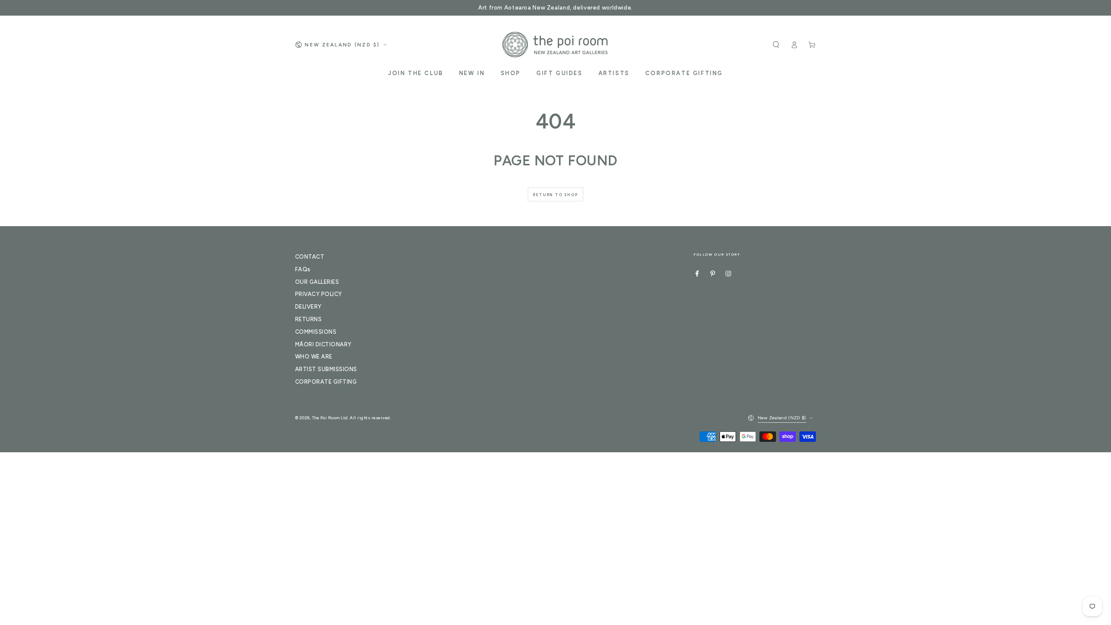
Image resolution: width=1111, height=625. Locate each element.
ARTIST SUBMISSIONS (326, 369)
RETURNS (308, 319)
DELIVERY (308, 306)
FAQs (303, 269)
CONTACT (309, 256)
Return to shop (555, 194)
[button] (776, 44)
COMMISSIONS (315, 332)
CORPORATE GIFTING (326, 381)
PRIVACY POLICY (318, 294)
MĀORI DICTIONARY (323, 344)
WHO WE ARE (313, 356)
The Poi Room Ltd (330, 417)
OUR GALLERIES (317, 282)
